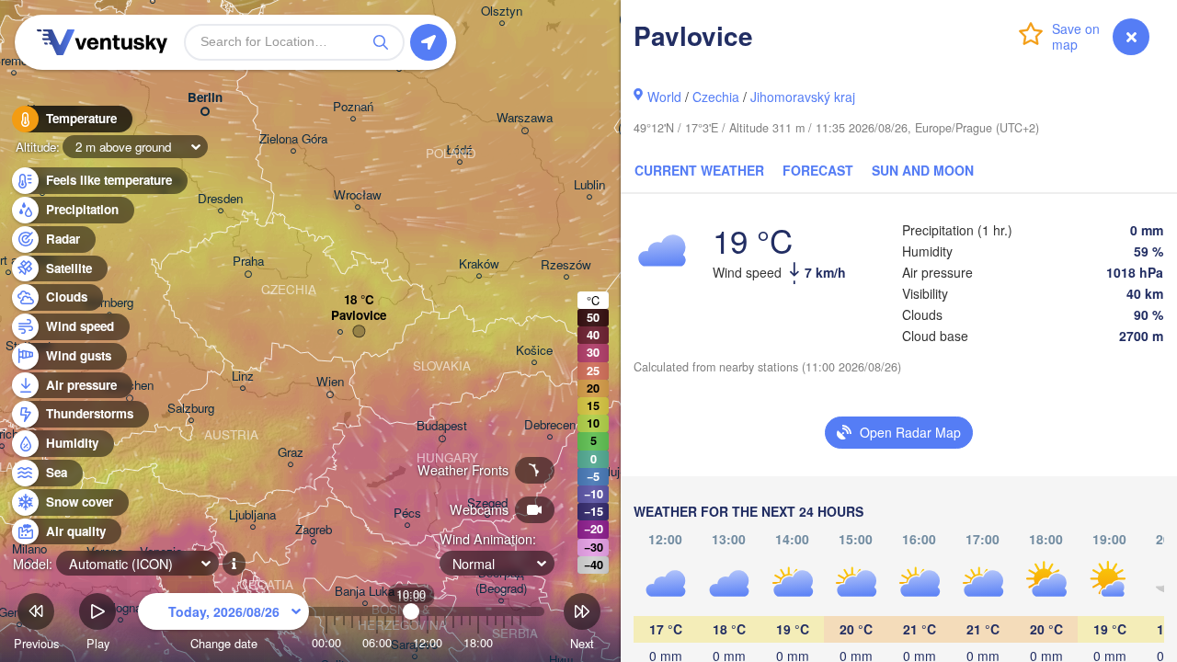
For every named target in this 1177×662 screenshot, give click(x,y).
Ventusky (99, 42)
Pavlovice (358, 316)
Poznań (353, 107)
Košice (534, 351)
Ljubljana (252, 515)
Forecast (818, 170)
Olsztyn (501, 11)
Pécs (407, 513)
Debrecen (550, 425)
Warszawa (525, 118)
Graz (290, 453)
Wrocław (358, 195)
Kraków (479, 264)
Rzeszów (566, 265)
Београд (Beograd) (501, 581)
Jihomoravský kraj (802, 96)
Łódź (459, 150)
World (664, 96)
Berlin (205, 98)
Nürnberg (109, 303)
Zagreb (313, 530)
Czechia (715, 96)
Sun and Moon (923, 170)
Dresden (220, 199)
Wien (330, 382)
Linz (243, 376)
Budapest (442, 426)
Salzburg (190, 409)
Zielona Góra (293, 139)
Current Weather (699, 170)
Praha (248, 261)
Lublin (589, 185)
